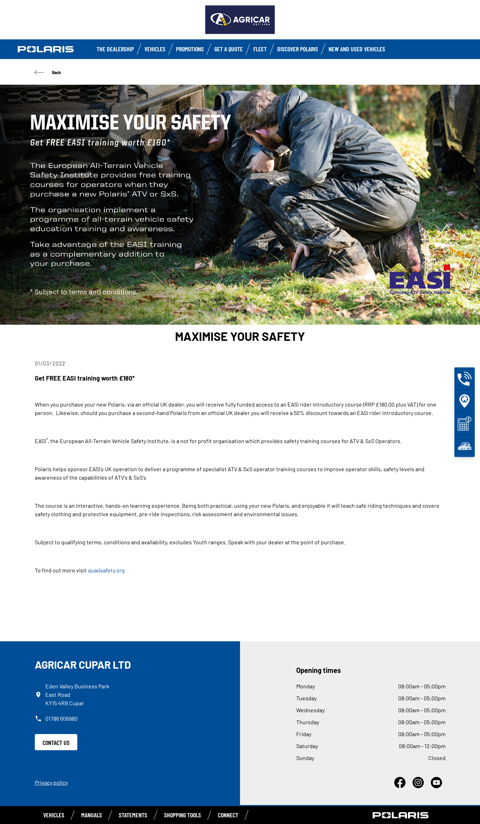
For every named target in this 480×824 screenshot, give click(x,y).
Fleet (260, 49)
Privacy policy (51, 782)
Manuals (91, 815)
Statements (133, 815)
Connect (228, 815)
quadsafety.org (106, 570)
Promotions (190, 49)
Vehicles (155, 49)
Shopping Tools (182, 815)
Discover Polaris (297, 49)
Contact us (56, 742)
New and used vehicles (357, 49)
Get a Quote (228, 49)
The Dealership (115, 49)
